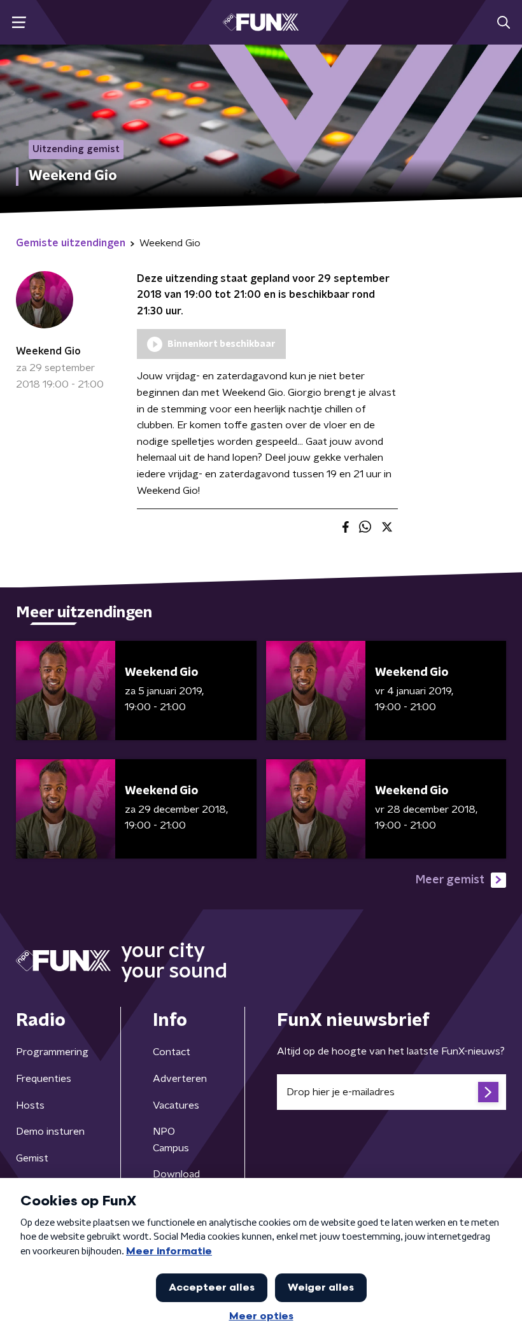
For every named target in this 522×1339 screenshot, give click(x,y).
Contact (171, 1052)
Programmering (52, 1052)
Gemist (32, 1158)
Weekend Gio (48, 351)
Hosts (30, 1105)
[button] (18, 22)
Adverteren (180, 1079)
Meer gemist (450, 880)
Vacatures (176, 1105)
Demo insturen (50, 1131)
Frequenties (43, 1079)
